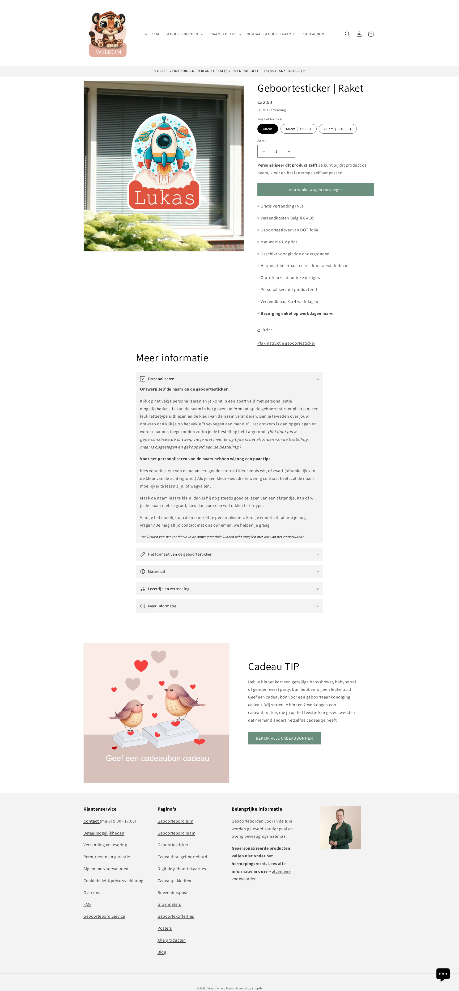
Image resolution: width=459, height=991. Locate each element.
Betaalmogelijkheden (103, 833)
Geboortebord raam (176, 833)
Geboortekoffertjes (176, 916)
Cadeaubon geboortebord (182, 856)
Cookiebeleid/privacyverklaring (113, 880)
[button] (183, 34)
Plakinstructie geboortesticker (286, 343)
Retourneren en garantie (106, 856)
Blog (162, 952)
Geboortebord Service (104, 916)
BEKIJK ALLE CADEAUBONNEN (284, 738)
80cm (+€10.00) (337, 129)
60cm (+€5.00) (298, 129)
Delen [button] (268, 329)
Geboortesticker (173, 845)
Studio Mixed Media (221, 988)
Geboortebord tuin (175, 821)
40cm (268, 129)
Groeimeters (169, 904)
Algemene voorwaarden (106, 868)
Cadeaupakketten (175, 880)
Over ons (91, 892)
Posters (165, 928)
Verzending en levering (105, 845)
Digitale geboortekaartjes (182, 868)
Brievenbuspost (173, 892)
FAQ (87, 904)
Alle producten (172, 940)
